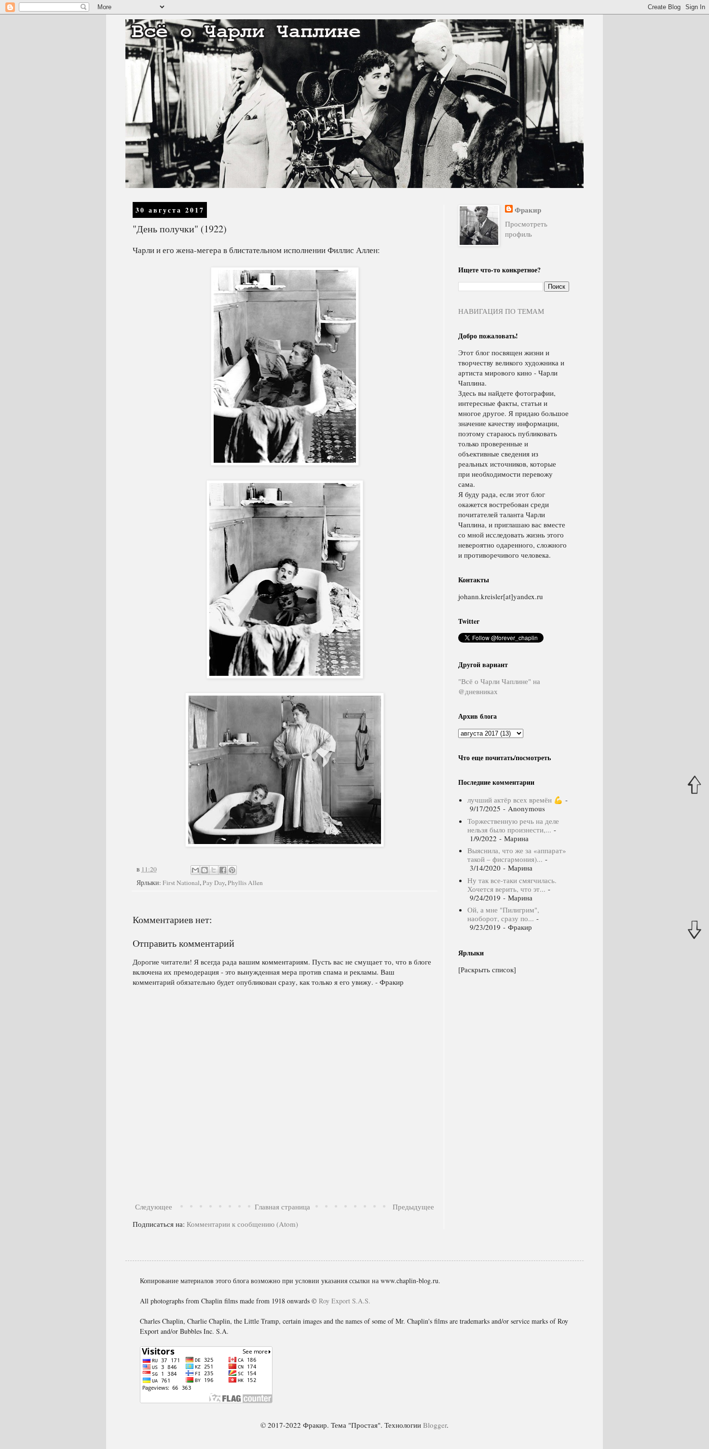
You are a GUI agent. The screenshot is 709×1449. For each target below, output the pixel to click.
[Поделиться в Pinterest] (232, 870)
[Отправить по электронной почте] (195, 870)
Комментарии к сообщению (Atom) (242, 1224)
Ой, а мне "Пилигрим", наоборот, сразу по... (503, 914)
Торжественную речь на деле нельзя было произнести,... (513, 825)
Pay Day (214, 882)
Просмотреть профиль (526, 229)
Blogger (435, 1425)
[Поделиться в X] (213, 870)
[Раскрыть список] (487, 969)
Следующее (153, 1206)
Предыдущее (413, 1206)
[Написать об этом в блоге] (204, 870)
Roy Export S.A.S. (344, 1300)
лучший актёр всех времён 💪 (515, 800)
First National (181, 882)
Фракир (528, 210)
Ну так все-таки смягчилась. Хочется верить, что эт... (512, 884)
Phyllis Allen (245, 882)
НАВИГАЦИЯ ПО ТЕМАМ (501, 311)
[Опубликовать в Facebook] (223, 870)
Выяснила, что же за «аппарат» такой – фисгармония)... (516, 854)
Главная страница (282, 1206)
